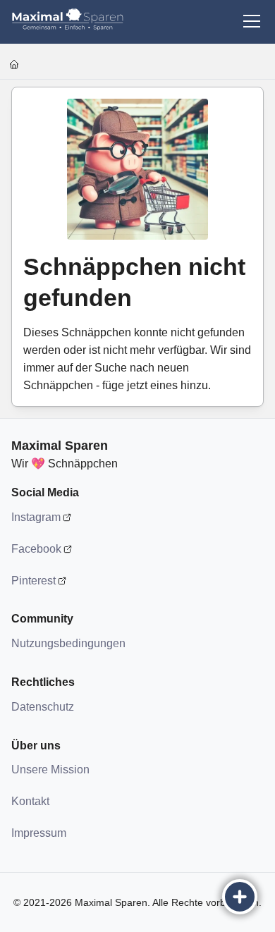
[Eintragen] (239, 896)
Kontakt (30, 801)
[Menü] (252, 21)
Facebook (36, 549)
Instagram (36, 517)
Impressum (38, 833)
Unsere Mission (50, 769)
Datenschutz (42, 707)
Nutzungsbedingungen (67, 643)
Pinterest (33, 581)
